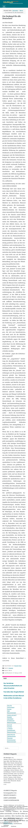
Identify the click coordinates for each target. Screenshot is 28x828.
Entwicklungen (11, 740)
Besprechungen (11, 722)
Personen (10, 738)
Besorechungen (11, 712)
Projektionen (10, 720)
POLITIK (9, 705)
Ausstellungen (11, 730)
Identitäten (10, 719)
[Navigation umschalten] (4, 6)
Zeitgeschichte (11, 736)
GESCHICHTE (11, 734)
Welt (8, 711)
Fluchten (9, 726)
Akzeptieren (4, 826)
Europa (9, 709)
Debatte (11, 668)
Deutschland (10, 707)
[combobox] (11, 748)
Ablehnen (13, 826)
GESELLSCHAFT (12, 715)
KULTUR (9, 725)
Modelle (9, 717)
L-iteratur (10, 728)
